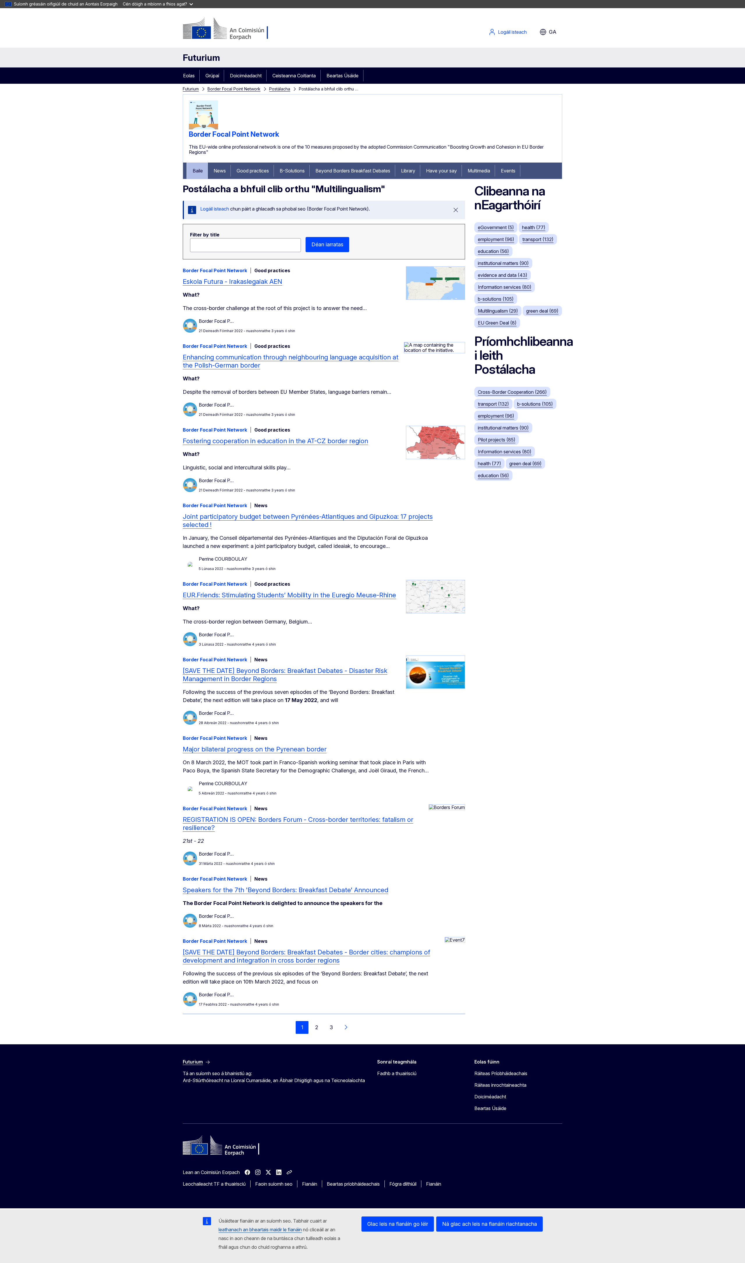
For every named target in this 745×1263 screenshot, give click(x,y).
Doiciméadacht (246, 76)
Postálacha (279, 88)
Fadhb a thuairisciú (396, 1073)
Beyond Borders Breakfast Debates (352, 171)
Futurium (201, 57)
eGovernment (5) (496, 227)
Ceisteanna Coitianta (294, 76)
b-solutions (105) (496, 299)
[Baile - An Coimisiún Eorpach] (230, 29)
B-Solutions (292, 171)
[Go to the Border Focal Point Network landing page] (203, 128)
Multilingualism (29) (498, 311)
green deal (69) (542, 311)
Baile (198, 171)
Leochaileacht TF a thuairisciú (214, 1184)
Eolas (189, 76)
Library (408, 171)
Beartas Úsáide (343, 76)
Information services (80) (504, 287)
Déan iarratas (327, 244)
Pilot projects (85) (496, 440)
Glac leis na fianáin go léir (397, 1224)
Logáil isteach (512, 32)
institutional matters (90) (503, 263)
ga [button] (552, 32)
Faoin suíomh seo (273, 1184)
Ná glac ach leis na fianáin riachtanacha (489, 1224)
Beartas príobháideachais (353, 1184)
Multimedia (479, 171)
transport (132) (538, 239)
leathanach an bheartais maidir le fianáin (260, 1229)
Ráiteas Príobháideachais (500, 1073)
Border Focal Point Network (233, 88)
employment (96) (496, 239)
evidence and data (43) (502, 275)
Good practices (253, 171)
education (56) (493, 251)
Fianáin (309, 1184)
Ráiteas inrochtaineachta (500, 1085)
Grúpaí (212, 76)
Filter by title (204, 235)
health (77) (533, 227)
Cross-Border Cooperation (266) (512, 392)
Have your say (441, 171)
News (220, 171)
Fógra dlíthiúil (402, 1184)
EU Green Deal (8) (497, 323)
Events (508, 171)
